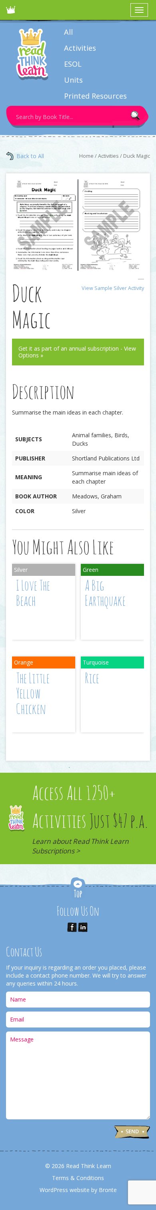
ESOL (73, 64)
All (68, 32)
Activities (80, 48)
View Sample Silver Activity (113, 288)
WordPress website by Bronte (78, 1190)
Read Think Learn (12, 12)
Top (78, 889)
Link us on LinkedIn (83, 927)
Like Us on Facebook (72, 927)
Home (86, 155)
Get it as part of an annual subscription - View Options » (77, 352)
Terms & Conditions (78, 1178)
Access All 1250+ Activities (90, 820)
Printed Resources (95, 96)
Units (73, 80)
